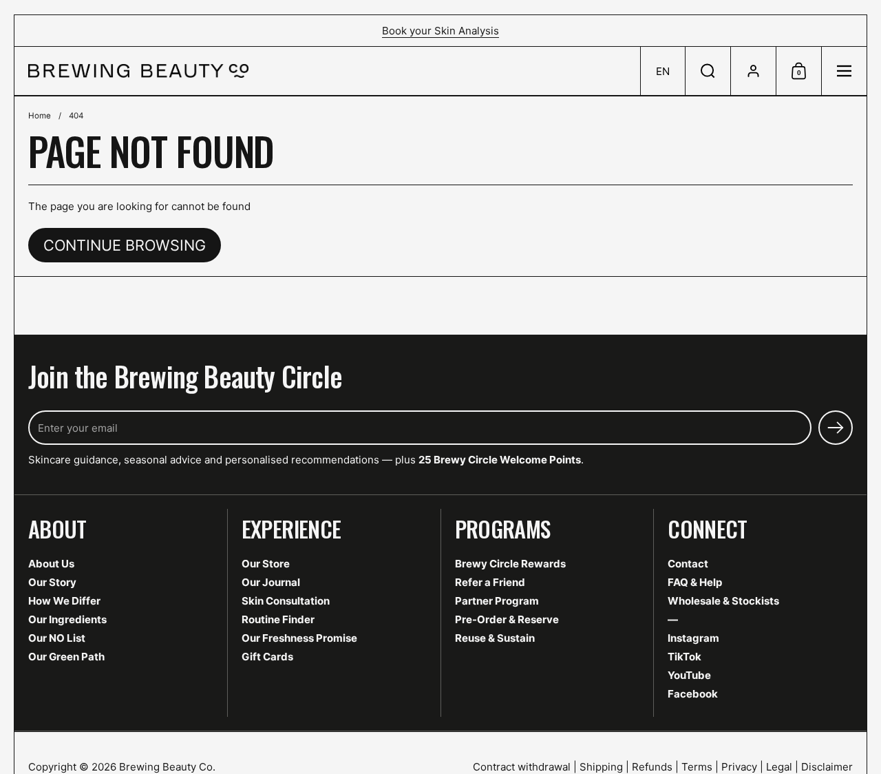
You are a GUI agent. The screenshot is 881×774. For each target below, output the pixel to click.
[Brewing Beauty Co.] (138, 71)
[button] (662, 71)
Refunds (652, 766)
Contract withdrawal (522, 766)
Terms (696, 766)
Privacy (739, 766)
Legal (779, 766)
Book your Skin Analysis (440, 30)
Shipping (601, 766)
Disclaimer (827, 766)
